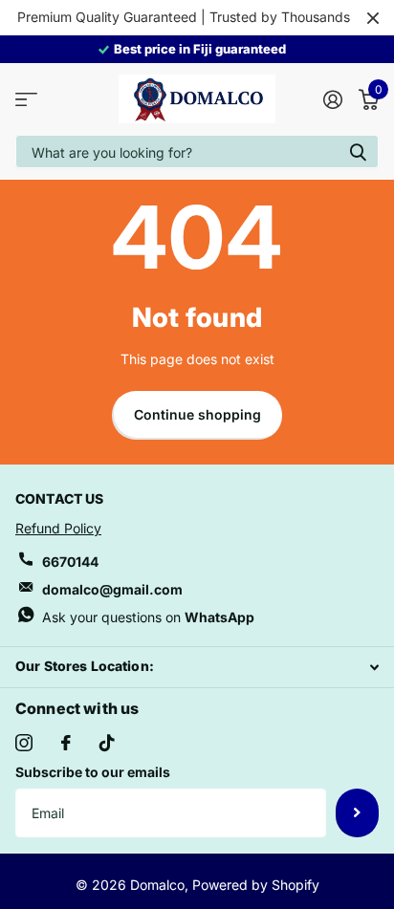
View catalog (26, 99)
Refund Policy (58, 528)
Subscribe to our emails (92, 772)
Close (373, 17)
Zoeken (358, 151)
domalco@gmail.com (112, 589)
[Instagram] (24, 742)
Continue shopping (197, 414)
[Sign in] (332, 99)
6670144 (70, 561)
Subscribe (357, 812)
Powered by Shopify (255, 885)
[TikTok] (107, 742)
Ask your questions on (148, 617)
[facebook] (66, 742)
